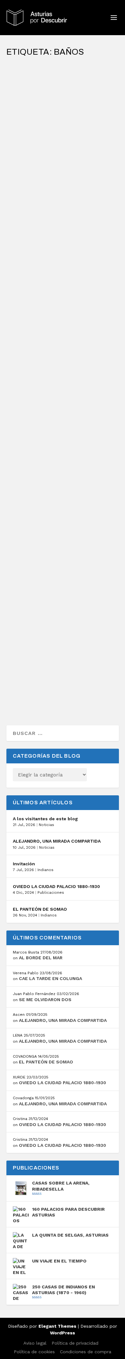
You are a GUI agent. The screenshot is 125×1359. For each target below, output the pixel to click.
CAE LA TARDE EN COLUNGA (50, 978)
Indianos (46, 870)
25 (35, 654)
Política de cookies (34, 1351)
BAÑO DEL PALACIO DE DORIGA (55, 637)
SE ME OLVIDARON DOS (45, 999)
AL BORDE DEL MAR (41, 957)
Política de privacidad (75, 1343)
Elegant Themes (57, 1326)
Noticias (46, 824)
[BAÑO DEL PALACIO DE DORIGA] (62, 623)
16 (35, 102)
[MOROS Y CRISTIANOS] (62, 289)
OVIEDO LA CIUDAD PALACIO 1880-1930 (56, 886)
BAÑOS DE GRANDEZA (43, 431)
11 (34, 448)
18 (35, 349)
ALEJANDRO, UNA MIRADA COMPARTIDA (57, 841)
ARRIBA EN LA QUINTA (43, 184)
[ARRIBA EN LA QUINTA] (62, 170)
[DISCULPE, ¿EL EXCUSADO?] (62, 525)
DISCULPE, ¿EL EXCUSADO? (51, 538)
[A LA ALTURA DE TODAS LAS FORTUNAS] (62, 65)
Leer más (29, 146)
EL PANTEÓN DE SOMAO (40, 909)
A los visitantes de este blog (45, 818)
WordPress (62, 1332)
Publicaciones (51, 892)
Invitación (24, 863)
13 (34, 201)
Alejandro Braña (36, 96)
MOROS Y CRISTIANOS (43, 333)
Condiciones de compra (85, 1351)
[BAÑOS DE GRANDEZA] (62, 417)
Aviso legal (34, 1343)
